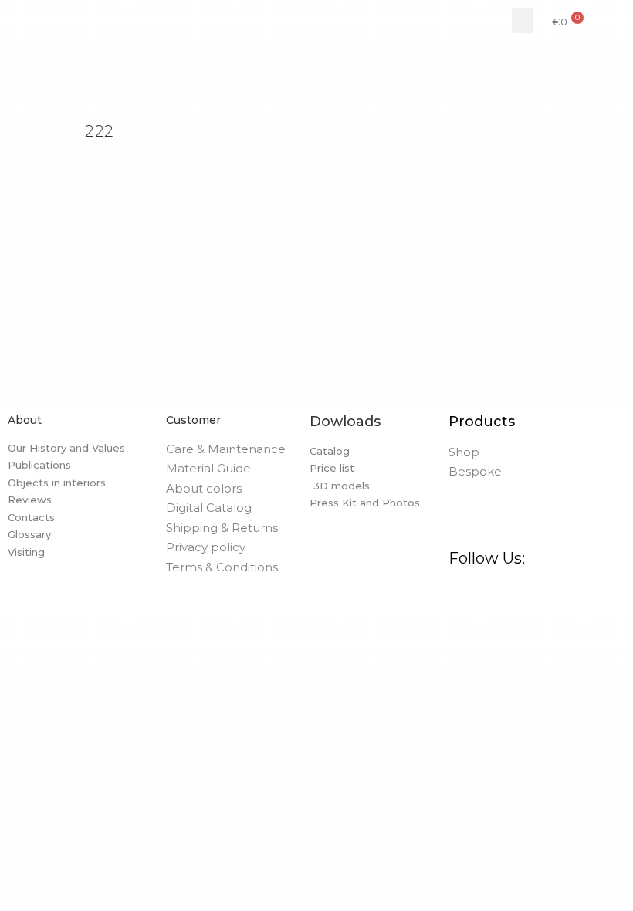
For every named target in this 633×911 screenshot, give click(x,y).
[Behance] (547, 592)
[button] (522, 20)
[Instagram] (488, 592)
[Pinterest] (518, 592)
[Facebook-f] (459, 592)
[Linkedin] (576, 592)
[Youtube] (606, 592)
